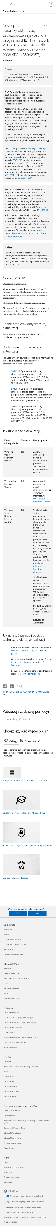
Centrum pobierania (11, 973)
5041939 (15, 371)
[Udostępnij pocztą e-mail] (18, 685)
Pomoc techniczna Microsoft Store (16, 978)
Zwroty (6, 983)
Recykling (7, 993)
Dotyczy (8, 60)
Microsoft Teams (10, 1096)
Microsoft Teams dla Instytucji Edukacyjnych (20, 1022)
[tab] (11, 741)
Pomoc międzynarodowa (28, 673)
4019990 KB (43, 210)
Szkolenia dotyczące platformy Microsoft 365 (24, 812)
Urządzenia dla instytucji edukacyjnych (18, 1017)
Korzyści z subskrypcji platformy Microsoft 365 (25, 780)
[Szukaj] (49, 719)
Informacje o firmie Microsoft (15, 1167)
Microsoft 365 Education (13, 1027)
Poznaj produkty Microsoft (13, 954)
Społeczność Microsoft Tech (14, 1128)
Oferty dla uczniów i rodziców (15, 1042)
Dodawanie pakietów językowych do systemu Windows (25, 234)
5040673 (15, 388)
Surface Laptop (9, 934)
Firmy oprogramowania (12, 1143)
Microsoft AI (8, 1061)
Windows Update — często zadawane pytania (29, 652)
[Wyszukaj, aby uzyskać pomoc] (11, 4)
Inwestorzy (8, 1182)
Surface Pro (8, 929)
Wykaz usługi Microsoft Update (41, 500)
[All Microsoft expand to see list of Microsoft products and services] (4, 4)
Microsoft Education (11, 1012)
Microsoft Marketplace (12, 1133)
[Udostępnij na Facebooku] (5, 685)
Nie (37, 913)
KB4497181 (10, 174)
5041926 (15, 406)
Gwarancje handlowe (12, 998)
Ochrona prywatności (12, 1177)
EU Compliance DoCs (38, 1217)
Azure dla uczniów (10, 1047)
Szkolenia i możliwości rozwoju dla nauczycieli (21, 1037)
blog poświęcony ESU (22, 177)
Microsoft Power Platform (13, 1138)
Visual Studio (9, 1148)
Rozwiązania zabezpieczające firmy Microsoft (21, 1066)
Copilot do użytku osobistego (15, 944)
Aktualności (8, 1172)
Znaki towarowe (27, 1212)
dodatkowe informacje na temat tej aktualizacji (39, 567)
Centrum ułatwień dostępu (15, 877)
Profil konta (8, 968)
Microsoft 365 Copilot (12, 1091)
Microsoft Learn (10, 1115)
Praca (6, 1162)
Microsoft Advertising (12, 1086)
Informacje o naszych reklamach (16, 1217)
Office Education (10, 1032)
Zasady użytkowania (11, 1212)
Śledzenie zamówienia (12, 988)
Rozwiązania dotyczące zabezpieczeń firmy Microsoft (27, 845)
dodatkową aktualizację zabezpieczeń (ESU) (25, 150)
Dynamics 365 (9, 1076)
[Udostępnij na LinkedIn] (10, 685)
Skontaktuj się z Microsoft (13, 1207)
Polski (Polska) (13, 1191)
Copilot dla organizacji (12, 939)
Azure (6, 1071)
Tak (18, 913)
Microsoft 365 (9, 949)
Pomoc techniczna (12, 11)
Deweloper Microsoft (12, 1110)
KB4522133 (18, 160)
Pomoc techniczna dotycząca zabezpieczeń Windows (31, 662)
